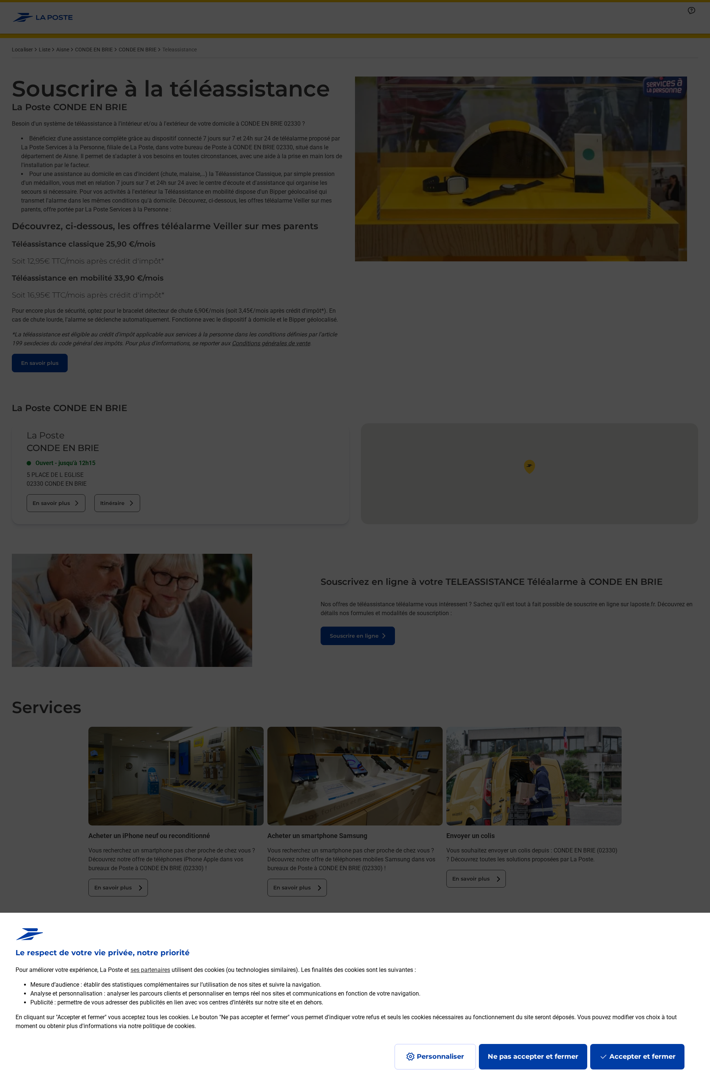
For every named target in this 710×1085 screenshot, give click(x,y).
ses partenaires (150, 969)
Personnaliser (440, 1056)
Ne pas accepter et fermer (533, 1056)
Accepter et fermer (642, 1056)
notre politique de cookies (161, 1026)
